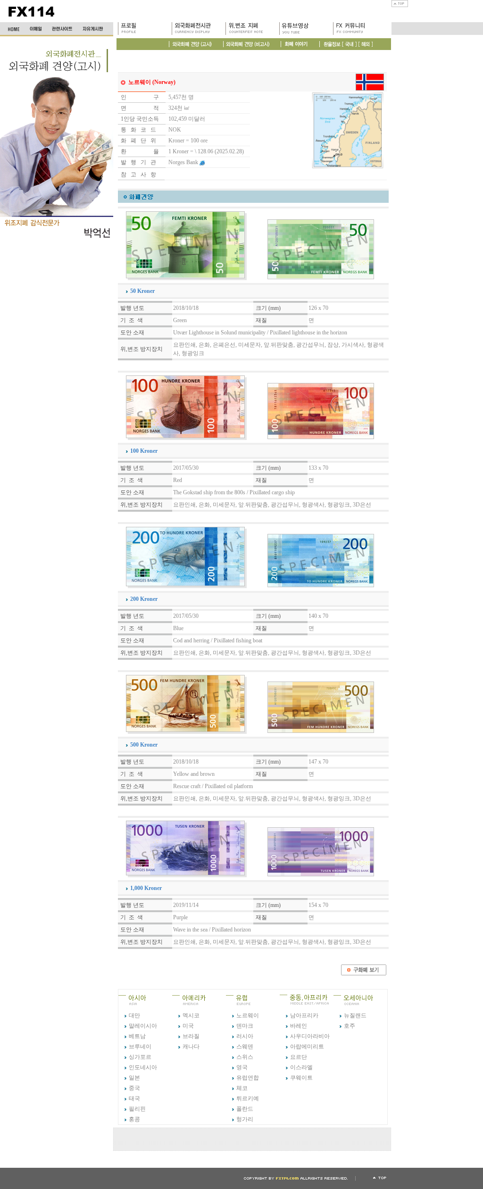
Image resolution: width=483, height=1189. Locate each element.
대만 (134, 1015)
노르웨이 (247, 1015)
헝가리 (244, 1119)
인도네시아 (143, 1067)
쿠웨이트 (301, 1077)
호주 (349, 1026)
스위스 (244, 1057)
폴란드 (244, 1109)
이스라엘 (301, 1067)
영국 (242, 1067)
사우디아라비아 (310, 1036)
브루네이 (140, 1046)
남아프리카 (304, 1015)
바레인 (298, 1026)
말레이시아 (143, 1026)
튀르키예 (247, 1098)
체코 (242, 1088)
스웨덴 (244, 1046)
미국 (188, 1026)
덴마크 (244, 1026)
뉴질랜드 (355, 1015)
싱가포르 (140, 1057)
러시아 (244, 1036)
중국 (134, 1088)
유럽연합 (247, 1077)
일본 (134, 1077)
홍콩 (134, 1119)
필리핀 (137, 1109)
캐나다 (191, 1046)
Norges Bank (183, 162)
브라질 (191, 1036)
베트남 (137, 1036)
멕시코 (191, 1015)
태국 (134, 1098)
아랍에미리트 (307, 1046)
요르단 (298, 1057)
